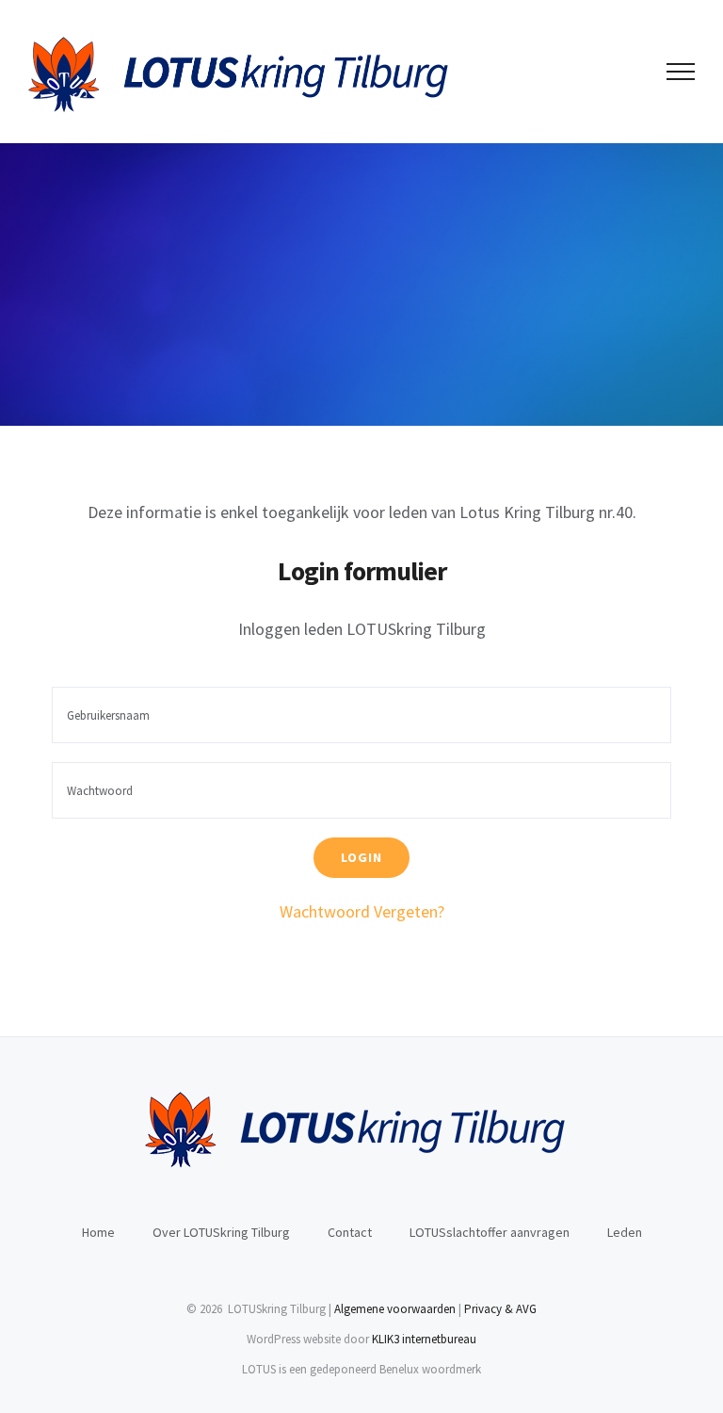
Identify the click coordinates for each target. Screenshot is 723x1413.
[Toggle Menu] (681, 71)
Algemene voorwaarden (395, 1309)
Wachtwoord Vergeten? (362, 911)
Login (361, 857)
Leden (624, 1232)
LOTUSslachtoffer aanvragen (490, 1232)
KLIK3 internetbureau (424, 1339)
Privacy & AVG (500, 1309)
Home (98, 1232)
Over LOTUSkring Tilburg (221, 1232)
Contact (350, 1232)
